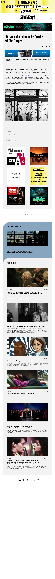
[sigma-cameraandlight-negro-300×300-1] (16, 176)
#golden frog (8, 136)
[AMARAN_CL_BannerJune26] (27, 53)
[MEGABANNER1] (27, 6)
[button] (47, 226)
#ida (6, 137)
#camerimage (8, 132)
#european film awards (11, 134)
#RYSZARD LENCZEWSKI (11, 140)
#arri (6, 129)
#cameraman (8, 131)
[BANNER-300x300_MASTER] (16, 196)
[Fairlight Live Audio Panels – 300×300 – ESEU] (39, 196)
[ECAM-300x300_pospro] (39, 176)
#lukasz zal (7, 139)
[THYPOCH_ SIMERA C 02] (39, 156)
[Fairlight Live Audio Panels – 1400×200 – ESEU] (27, 27)
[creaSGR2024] (16, 156)
